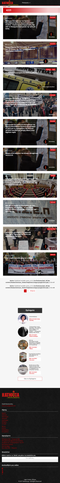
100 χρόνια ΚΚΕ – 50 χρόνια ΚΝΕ (11, 439)
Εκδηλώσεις (5, 430)
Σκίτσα (4, 428)
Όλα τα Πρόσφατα (30, 379)
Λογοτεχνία (5, 420)
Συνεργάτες (5, 431)
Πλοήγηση (25, 3)
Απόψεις (4, 422)
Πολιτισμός (5, 416)
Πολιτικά (4, 415)
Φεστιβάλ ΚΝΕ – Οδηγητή (9, 448)
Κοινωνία (4, 418)
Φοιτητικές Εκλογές (7, 444)
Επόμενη (32, 291)
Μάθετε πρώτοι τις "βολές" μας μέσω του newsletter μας (19, 455)
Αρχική (4, 413)
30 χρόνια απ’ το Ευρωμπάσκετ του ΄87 (13, 442)
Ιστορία (4, 424)
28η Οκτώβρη (6, 446)
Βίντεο (4, 426)
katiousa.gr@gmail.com (8, 406)
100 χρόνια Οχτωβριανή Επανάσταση (12, 441)
